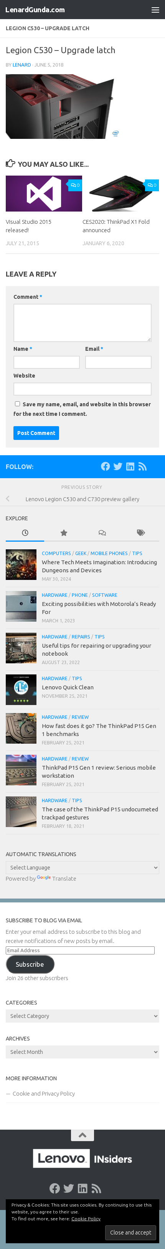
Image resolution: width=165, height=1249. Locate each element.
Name (22, 349)
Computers (56, 553)
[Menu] (155, 9)
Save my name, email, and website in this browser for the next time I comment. (82, 409)
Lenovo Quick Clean (68, 687)
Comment (27, 297)
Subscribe (30, 964)
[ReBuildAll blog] (142, 466)
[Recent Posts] (25, 533)
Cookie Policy (86, 1218)
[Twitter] (117, 466)
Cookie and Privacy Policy (44, 1093)
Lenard (22, 64)
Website (24, 376)
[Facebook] (105, 466)
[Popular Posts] (63, 533)
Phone (80, 595)
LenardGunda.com (35, 9)
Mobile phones (109, 553)
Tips (137, 553)
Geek (80, 553)
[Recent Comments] (101, 533)
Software (104, 595)
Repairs (81, 636)
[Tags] (140, 533)
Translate (64, 878)
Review (80, 717)
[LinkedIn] (130, 466)
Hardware (55, 595)
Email (94, 349)
